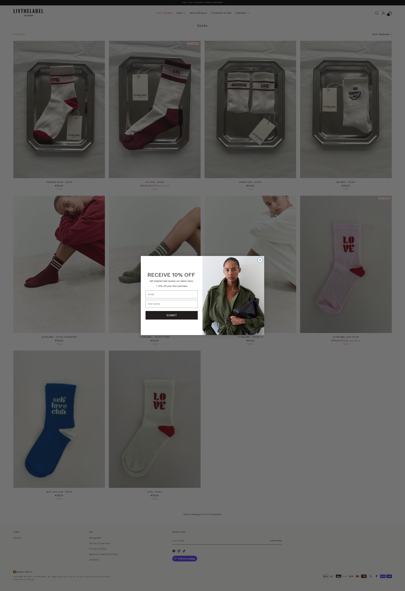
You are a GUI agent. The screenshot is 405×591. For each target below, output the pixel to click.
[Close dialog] (260, 260)
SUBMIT (171, 315)
